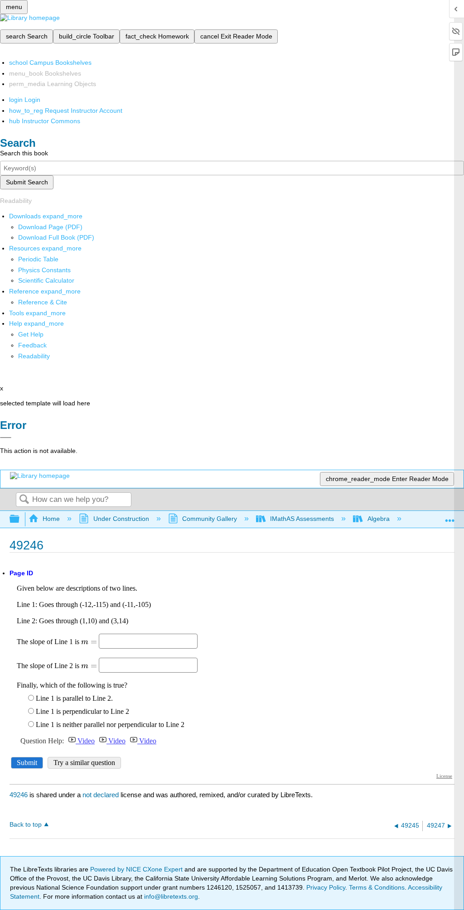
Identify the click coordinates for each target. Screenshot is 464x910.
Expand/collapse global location (450, 516)
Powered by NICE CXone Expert (137, 869)
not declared (101, 795)
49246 (19, 795)
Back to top (26, 824)
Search (24, 500)
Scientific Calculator (46, 280)
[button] (32, 345)
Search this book (24, 153)
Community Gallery (209, 518)
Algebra (378, 518)
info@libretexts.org (170, 896)
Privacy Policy (325, 887)
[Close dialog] (5, 437)
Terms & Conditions (377, 887)
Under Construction (121, 518)
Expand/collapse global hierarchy (20, 519)
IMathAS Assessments (302, 518)
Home (51, 518)
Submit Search (27, 182)
